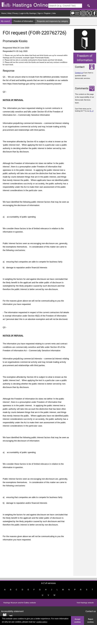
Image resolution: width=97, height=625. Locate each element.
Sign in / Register (44, 13)
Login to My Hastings (28, 13)
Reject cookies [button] (90, 620)
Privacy (15, 13)
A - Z (91, 111)
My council (5, 21)
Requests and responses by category (52, 21)
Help (9, 13)
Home (3, 13)
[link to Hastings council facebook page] (94, 15)
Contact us (79, 73)
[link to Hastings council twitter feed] (88, 15)
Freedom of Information (23, 21)
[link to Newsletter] (75, 15)
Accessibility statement (12, 611)
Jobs (54, 13)
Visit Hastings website (85, 603)
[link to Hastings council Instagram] (83, 15)
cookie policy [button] (41, 622)
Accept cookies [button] (77, 620)
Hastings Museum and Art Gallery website (19, 603)
